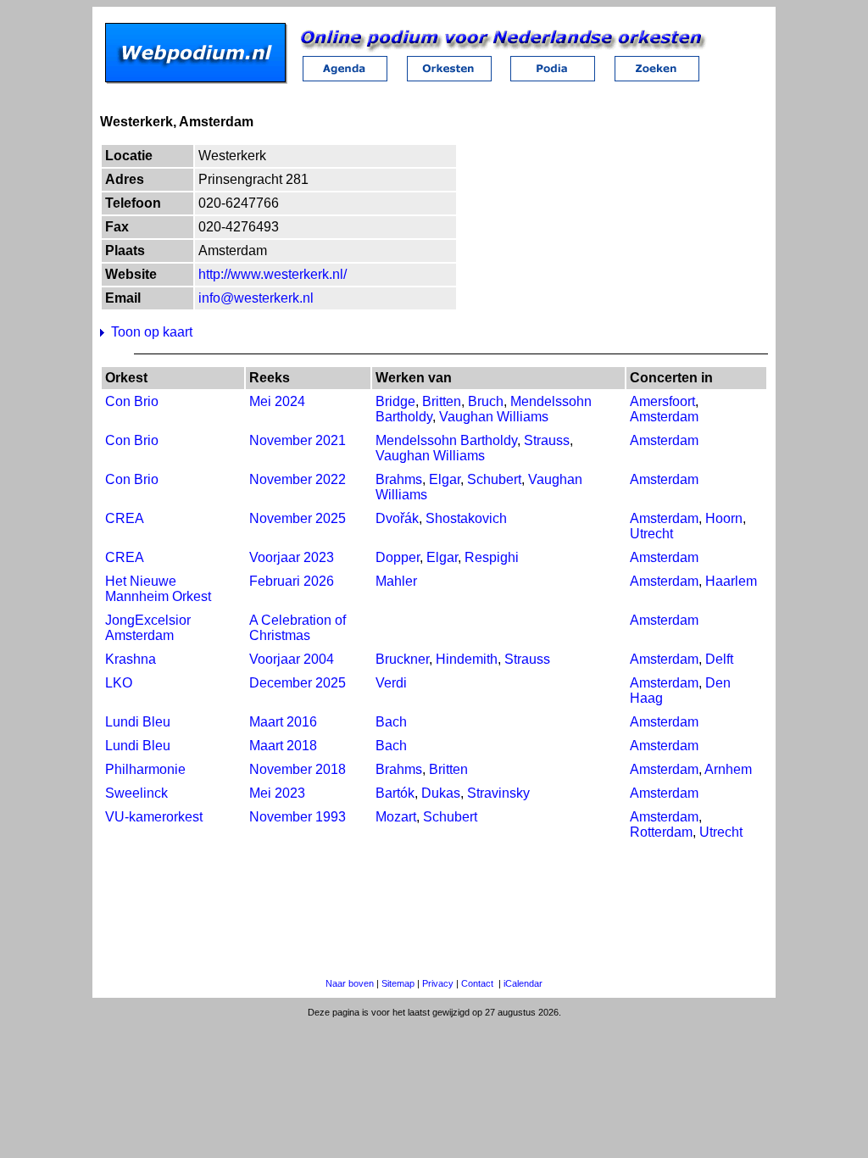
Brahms (399, 479)
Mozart (396, 817)
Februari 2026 (291, 581)
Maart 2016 (283, 722)
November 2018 (297, 769)
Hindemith (467, 659)
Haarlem (731, 581)
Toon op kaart (151, 332)
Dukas (440, 793)
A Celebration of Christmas (297, 628)
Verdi (391, 683)
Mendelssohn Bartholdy (446, 440)
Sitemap (398, 983)
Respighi (492, 557)
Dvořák (397, 518)
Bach (391, 722)
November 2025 (297, 518)
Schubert (494, 479)
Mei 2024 (277, 401)
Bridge (395, 401)
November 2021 (297, 440)
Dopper (398, 557)
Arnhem (728, 769)
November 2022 (297, 479)
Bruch (486, 401)
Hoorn (724, 518)
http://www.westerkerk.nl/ (272, 274)
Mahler (396, 581)
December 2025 (297, 683)
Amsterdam (664, 416)
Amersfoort (662, 401)
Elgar (444, 479)
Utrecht (651, 533)
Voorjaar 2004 (291, 659)
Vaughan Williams (493, 416)
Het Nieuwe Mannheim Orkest (158, 589)
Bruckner (402, 659)
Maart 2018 (283, 745)
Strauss (547, 440)
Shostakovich (466, 518)
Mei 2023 (277, 793)
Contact (477, 983)
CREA (124, 518)
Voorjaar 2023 (291, 557)
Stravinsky (498, 793)
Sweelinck (136, 793)
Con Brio (132, 401)
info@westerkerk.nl (256, 298)
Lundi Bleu (137, 722)
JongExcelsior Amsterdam (148, 628)
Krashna (130, 659)
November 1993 (297, 817)
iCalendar (523, 983)
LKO (118, 683)
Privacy (437, 983)
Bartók (395, 793)
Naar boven (350, 983)
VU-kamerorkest (154, 817)
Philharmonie (145, 769)
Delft (719, 659)
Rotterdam (661, 832)
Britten (441, 401)
